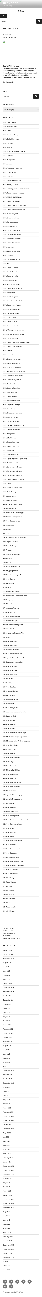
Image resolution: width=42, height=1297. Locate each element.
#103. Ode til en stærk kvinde (13, 488)
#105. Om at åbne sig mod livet (13, 479)
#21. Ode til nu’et (8, 828)
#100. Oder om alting (10, 500)
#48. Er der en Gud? (10, 716)
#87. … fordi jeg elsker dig (11, 554)
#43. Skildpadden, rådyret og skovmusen (16, 737)
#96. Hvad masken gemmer (12, 517)
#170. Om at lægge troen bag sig (14, 209)
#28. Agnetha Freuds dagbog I (13, 799)
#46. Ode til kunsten (9, 724)
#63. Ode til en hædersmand (12, 654)
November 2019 (8, 1203)
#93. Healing (7, 529)
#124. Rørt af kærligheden (11, 400)
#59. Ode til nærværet (10, 670)
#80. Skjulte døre (8, 583)
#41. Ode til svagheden (10, 745)
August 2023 (7, 1046)
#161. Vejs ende (8, 247)
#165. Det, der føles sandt (11, 230)
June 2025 (6, 971)
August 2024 (7, 1004)
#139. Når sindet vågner (11, 338)
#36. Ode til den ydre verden (12, 766)
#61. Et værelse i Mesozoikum (13, 662)
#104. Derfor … (8, 483)
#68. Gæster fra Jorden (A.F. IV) (13, 633)
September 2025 (8, 958)
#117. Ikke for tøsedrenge (11, 429)
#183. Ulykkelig (8, 155)
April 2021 (6, 1149)
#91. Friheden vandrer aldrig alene (14, 537)
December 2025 (8, 954)
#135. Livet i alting (9, 355)
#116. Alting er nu (9, 434)
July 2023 (6, 1050)
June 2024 (6, 1012)
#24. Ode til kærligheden (11, 815)
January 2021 (7, 1162)
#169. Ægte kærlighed (10, 214)
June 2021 (6, 1141)
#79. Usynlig (7, 587)
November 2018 (8, 1249)
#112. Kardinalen (8, 450)
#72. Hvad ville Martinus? (11, 616)
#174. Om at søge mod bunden (13, 193)
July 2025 (6, 967)
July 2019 (6, 1216)
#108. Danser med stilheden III (13, 467)
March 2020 (7, 1191)
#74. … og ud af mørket (11, 608)
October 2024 (7, 996)
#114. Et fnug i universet (11, 442)
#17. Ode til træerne (9, 845)
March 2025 (7, 979)
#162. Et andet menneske (11, 243)
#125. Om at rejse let (10, 396)
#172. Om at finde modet (11, 201)
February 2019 (8, 1236)
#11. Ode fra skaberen (10, 869)
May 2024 (6, 1016)
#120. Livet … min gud (10, 417)
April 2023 (6, 1062)
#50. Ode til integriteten (10, 708)
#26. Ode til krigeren (9, 807)
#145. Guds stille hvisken (11, 313)
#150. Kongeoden (9, 292)
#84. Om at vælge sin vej (11, 566)
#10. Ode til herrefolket (10, 874)
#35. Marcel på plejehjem (11, 770)
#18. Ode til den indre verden (12, 840)
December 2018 (8, 1245)
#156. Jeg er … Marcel (10, 267)
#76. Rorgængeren (9, 600)
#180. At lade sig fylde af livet (12, 168)
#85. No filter (7, 562)
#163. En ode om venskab (11, 238)
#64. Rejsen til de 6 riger (11, 649)
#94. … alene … (8, 525)
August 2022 (7, 1087)
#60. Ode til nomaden (10, 666)
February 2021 (8, 1158)
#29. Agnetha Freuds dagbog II (13, 795)
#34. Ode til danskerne (10, 774)
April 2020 (6, 1187)
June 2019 (6, 1220)
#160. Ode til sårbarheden (11, 251)
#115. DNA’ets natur (9, 438)
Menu (22, 11)
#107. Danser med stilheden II (13, 471)
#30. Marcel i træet (9, 791)
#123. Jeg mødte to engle (11, 405)
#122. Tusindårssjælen (10, 409)
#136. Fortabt (7, 351)
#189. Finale (7, 131)
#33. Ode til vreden (9, 778)
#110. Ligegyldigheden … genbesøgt (15, 458)
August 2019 (7, 1212)
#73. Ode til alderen (9, 612)
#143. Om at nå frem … (11, 321)
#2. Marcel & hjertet (9, 907)
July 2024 (6, 1008)
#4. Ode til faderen (9, 899)
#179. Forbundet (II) (9, 172)
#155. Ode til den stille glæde (12, 272)
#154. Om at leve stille (10, 276)
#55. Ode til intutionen (10, 687)
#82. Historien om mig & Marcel (13, 575)
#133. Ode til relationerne (11, 363)
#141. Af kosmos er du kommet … (14, 330)
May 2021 (6, 1145)
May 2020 (6, 1182)
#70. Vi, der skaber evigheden (13, 625)
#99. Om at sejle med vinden (12, 504)
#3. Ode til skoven (9, 903)
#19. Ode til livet (8, 836)
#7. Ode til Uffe (8, 886)
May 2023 (6, 1058)
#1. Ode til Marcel (9, 911)
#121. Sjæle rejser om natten (12, 413)
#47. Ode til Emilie (9, 720)
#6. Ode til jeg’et (8, 890)
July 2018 (6, 1266)
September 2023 (8, 1041)
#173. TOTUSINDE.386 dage (12, 197)
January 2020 (7, 1195)
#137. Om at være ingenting (12, 346)
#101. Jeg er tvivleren (10, 496)
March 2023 (7, 1066)
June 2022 (6, 1095)
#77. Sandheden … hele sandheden (15, 595)
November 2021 (8, 1120)
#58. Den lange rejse (10, 674)
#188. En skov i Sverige (11, 135)
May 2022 (6, 1099)
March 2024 (7, 1025)
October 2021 (7, 1124)
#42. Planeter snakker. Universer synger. (16, 741)
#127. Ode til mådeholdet (11, 388)
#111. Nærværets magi (10, 454)
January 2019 (7, 1241)
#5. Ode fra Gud (8, 894)
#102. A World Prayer (10, 492)
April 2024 (6, 1021)
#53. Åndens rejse (9, 695)
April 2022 (6, 1104)
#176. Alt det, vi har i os (11, 185)
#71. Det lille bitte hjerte (10, 620)
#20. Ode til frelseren (10, 832)
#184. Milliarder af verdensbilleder (14, 151)
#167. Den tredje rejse (10, 222)
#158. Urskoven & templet (11, 259)
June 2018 (6, 1270)
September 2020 (8, 1174)
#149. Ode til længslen (10, 297)
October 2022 (7, 1079)
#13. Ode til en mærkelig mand (13, 861)
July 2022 (6, 1091)
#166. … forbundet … (10, 226)
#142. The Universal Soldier (12, 326)
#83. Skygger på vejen (10, 571)
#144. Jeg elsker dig (9, 317)
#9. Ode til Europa (9, 878)
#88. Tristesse (7, 550)
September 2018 (8, 1257)
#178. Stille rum (10, 37)
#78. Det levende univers (11, 591)
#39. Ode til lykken (9, 753)
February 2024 (8, 1029)
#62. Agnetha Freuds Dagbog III (13, 658)
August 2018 (7, 1261)
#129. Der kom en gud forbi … (13, 380)
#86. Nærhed (7, 558)
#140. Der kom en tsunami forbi (13, 334)
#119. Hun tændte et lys (11, 421)
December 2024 (8, 987)
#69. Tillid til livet (8, 629)
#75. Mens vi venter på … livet (13, 604)
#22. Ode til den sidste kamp (12, 824)
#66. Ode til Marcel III (10, 641)
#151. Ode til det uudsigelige (12, 288)
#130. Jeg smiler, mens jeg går (13, 375)
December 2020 (8, 1166)
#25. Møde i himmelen (10, 811)
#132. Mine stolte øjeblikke (12, 367)
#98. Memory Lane (9, 508)
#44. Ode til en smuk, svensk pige (14, 732)
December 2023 (8, 1033)
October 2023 (7, 1037)
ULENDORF (10, 3)
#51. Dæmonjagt (8, 703)
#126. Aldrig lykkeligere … (11, 392)
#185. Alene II (7, 147)
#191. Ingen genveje (9, 122)
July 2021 (6, 1137)
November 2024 (8, 992)
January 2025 (7, 983)
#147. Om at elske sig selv (12, 305)
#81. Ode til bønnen (9, 579)
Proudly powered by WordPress (13, 1292)
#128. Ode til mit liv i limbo (11, 384)
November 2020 (8, 1170)
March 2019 (7, 1232)
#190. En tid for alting (10, 126)
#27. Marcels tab (8, 803)
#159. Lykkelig (8, 255)
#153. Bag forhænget (10, 280)
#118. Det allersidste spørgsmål (13, 425)
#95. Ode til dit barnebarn (11, 521)
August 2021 (7, 1133)
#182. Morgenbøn (9, 160)
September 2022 (8, 1083)
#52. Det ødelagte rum (10, 699)
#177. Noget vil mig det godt (12, 180)
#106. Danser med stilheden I (13, 475)
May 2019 (6, 1224)
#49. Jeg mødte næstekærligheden (14, 712)
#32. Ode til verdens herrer (12, 782)
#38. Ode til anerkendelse (11, 757)
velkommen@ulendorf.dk (11, 938)
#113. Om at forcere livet (11, 446)
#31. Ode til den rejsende (11, 786)
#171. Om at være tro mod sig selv (14, 205)
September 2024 (8, 1000)
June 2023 (6, 1054)
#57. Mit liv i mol (8, 678)
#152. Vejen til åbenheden (11, 284)
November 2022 (8, 1075)
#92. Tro (5, 533)
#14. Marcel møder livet (11, 857)
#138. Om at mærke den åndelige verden (16, 342)
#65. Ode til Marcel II (10, 645)
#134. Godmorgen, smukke (12, 359)
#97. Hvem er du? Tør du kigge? (13, 512)
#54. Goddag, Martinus (10, 691)
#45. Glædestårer (9, 728)
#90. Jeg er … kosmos (10, 541)
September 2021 (8, 1129)
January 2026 (7, 950)
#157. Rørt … (7, 263)
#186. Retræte (8, 143)
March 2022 (7, 1108)
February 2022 (8, 1112)
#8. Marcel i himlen (9, 882)
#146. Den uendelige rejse (11, 309)
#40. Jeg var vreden (9, 749)
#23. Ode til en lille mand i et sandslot (15, 820)
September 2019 (8, 1207)
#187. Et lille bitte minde (11, 139)
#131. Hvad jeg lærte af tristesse (14, 371)
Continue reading (8, 82)
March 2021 (7, 1153)
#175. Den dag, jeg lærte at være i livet (16, 189)
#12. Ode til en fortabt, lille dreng (13, 865)
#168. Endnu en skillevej (11, 218)
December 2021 (8, 1116)
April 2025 (6, 975)
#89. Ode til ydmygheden (11, 546)
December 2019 (8, 1199)
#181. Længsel (8, 164)
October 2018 (7, 1253)
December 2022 (8, 1070)
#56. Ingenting (7, 683)
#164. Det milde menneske (12, 234)
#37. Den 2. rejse (8, 761)
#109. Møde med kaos (10, 463)
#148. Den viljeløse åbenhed (12, 301)
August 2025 (7, 962)
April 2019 (6, 1228)
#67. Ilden (6, 637)
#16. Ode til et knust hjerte (11, 849)
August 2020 (7, 1178)
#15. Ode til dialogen (10, 853)
